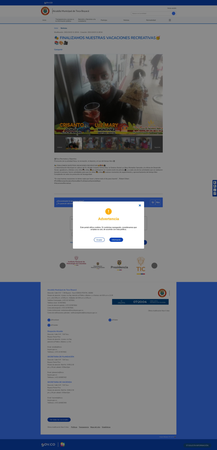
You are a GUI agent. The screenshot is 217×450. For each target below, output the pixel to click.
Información (116, 240)
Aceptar (99, 240)
